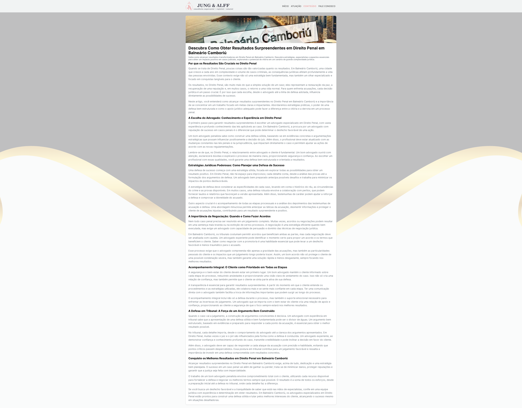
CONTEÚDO (309, 6)
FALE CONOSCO (327, 6)
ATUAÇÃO (296, 6)
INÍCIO (285, 6)
